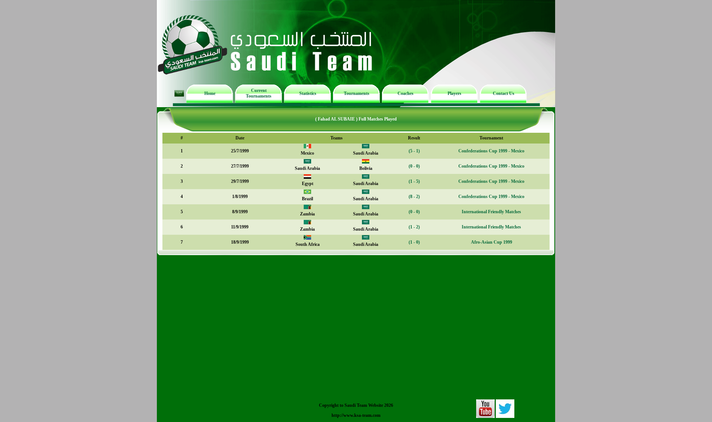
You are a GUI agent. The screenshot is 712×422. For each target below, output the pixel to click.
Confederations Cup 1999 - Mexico (491, 151)
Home (209, 93)
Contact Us (503, 93)
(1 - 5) (414, 181)
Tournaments (356, 93)
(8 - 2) (414, 196)
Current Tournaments (258, 93)
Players (454, 93)
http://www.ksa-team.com (356, 415)
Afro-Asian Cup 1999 (491, 242)
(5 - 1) (414, 151)
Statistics (307, 93)
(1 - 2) (414, 227)
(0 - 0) (414, 166)
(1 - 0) (414, 242)
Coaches (405, 93)
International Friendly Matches (491, 211)
